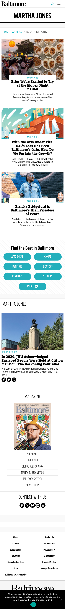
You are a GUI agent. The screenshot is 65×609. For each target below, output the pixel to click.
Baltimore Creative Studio (15, 575)
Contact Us (49, 537)
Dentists (17, 266)
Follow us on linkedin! (37, 505)
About (15, 537)
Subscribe (32, 454)
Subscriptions (15, 550)
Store (15, 568)
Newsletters (32, 485)
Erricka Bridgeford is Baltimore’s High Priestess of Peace (32, 210)
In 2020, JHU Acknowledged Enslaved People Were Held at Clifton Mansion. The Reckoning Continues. (32, 360)
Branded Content (49, 562)
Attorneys (17, 256)
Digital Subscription (32, 466)
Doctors (48, 266)
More (30, 286)
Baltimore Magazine (31, 3)
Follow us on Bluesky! (32, 505)
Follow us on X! (27, 505)
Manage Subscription (32, 472)
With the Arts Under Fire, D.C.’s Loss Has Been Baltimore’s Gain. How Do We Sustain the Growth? (32, 147)
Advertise (16, 556)
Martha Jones (32, 78)
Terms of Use (49, 543)
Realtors (17, 276)
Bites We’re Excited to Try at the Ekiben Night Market (32, 85)
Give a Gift (32, 460)
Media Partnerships (16, 562)
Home (6, 32)
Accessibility (49, 556)
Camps (47, 256)
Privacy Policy (49, 550)
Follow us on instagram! (43, 505)
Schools (47, 276)
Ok (33, 604)
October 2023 (17, 32)
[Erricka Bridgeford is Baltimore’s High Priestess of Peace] (32, 187)
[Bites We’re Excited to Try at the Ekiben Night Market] (32, 59)
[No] (61, 599)
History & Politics (9, 352)
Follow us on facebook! (22, 505)
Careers (16, 543)
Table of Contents (32, 478)
